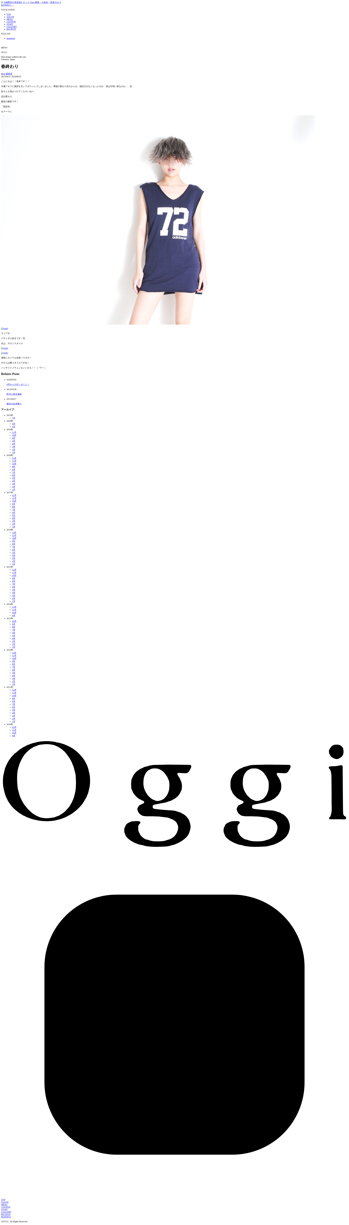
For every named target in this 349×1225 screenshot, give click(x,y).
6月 (13, 424)
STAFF (10, 24)
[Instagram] (174, 1197)
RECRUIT (11, 29)
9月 (13, 467)
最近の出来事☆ (14, 404)
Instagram (11, 38)
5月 (13, 441)
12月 (14, 458)
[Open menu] (12, 5)
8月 (13, 469)
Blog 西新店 (6, 74)
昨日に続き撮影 (14, 394)
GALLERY (12, 26)
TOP (9, 14)
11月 (14, 432)
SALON (10, 17)
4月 (13, 427)
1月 (13, 452)
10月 (14, 435)
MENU (10, 19)
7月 (13, 418)
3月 (13, 447)
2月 (13, 449)
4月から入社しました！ (18, 384)
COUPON (11, 22)
